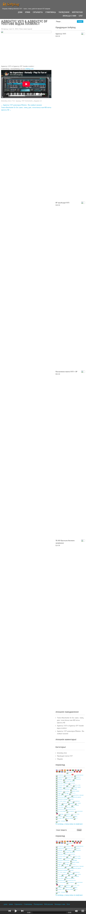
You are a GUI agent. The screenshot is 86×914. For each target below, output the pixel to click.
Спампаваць (50, 12)
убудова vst (38, 101)
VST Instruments (27, 101)
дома (20, 12)
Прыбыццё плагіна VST (65, 756)
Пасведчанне (64, 12)
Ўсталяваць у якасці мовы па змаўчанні (69, 824)
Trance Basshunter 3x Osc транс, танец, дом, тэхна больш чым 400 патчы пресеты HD (70, 720)
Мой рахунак (77, 12)
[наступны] (22, 911)
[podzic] (3, 911)
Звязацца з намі (69, 16)
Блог (81, 16)
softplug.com (29, 69)
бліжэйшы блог (6, 101)
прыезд (18, 101)
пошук (79, 830)
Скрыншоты (38, 12)
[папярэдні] (9, 911)
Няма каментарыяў (25, 29)
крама (27, 12)
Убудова (60, 759)
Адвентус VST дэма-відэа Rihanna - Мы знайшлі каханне (21, 105)
